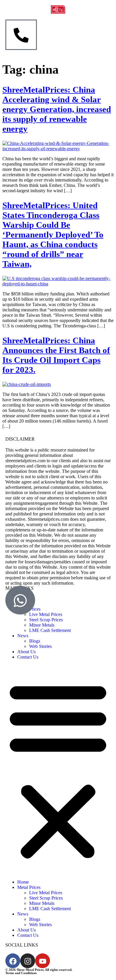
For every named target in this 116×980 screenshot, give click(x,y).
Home (23, 881)
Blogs (34, 640)
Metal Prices (28, 887)
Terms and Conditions (21, 973)
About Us (26, 651)
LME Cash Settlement (50, 630)
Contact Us (27, 656)
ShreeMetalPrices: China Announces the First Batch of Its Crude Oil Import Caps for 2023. (56, 355)
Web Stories (40, 646)
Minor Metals (41, 625)
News (22, 635)
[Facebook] (12, 960)
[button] (58, 769)
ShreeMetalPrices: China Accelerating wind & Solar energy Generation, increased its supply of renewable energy (56, 109)
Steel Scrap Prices (46, 619)
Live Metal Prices (45, 892)
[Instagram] (27, 960)
